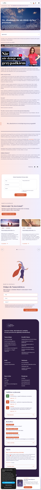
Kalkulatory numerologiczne (10, 384)
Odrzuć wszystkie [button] (8, 485)
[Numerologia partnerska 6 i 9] (10, 223)
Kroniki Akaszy (26, 337)
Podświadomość (5, 17)
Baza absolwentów (26, 384)
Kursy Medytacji (25, 362)
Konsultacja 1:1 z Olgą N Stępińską (9, 350)
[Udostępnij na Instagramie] (35, 167)
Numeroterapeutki (26, 380)
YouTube (6, 380)
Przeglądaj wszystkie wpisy (8, 214)
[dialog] (8, 478)
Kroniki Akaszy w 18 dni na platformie (27, 341)
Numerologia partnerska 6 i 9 (7, 230)
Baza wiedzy (7, 376)
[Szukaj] (31, 3)
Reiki (5, 360)
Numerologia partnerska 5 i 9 (29, 230)
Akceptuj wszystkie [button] (8, 482)
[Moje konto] (35, 3)
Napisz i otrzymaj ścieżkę (30, 310)
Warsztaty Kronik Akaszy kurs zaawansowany (28, 353)
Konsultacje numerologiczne (10, 348)
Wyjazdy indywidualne (9, 364)
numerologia (31, 139)
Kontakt (23, 386)
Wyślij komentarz (20, 194)
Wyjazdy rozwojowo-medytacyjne (26, 369)
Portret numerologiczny (9, 341)
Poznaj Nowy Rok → (28, 487)
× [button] (14, 469)
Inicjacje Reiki (7, 362)
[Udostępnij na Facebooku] (37, 167)
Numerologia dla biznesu (10, 343)
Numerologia (8, 337)
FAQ (5, 386)
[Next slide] (38, 249)
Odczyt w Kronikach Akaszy (28, 347)
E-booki (6, 382)
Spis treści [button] (4, 34)
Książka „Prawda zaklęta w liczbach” (10, 345)
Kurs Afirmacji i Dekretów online (29, 364)
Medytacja (24, 360)
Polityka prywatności (10, 480)
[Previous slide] (2, 249)
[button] (16, 249)
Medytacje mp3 (25, 366)
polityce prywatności (28, 307)
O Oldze (23, 378)
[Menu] (39, 3)
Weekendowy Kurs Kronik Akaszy (29, 339)
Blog (9, 5)
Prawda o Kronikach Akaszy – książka (28, 350)
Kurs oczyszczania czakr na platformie (28, 345)
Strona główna (4, 5)
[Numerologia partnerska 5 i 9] (31, 223)
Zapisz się (12, 398)
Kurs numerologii (8, 339)
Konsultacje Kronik (26, 382)
